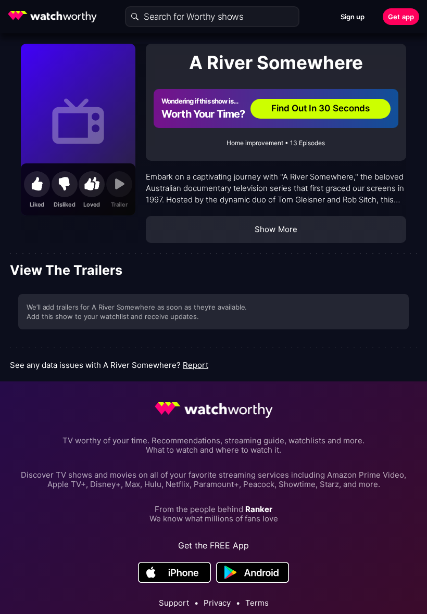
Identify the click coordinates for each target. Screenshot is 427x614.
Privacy (217, 603)
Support (174, 603)
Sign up (353, 16)
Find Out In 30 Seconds (320, 108)
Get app (401, 16)
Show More (276, 229)
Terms (257, 603)
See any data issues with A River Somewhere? (109, 365)
